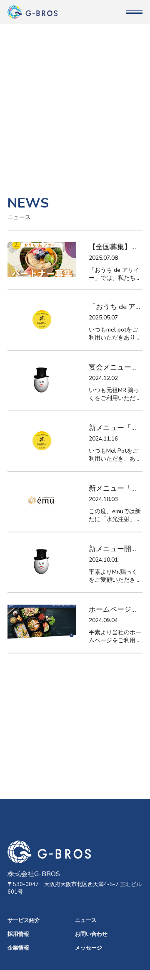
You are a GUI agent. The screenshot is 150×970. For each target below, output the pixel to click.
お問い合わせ (91, 934)
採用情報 (18, 934)
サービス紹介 (24, 920)
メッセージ (88, 948)
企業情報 (18, 948)
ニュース (86, 920)
